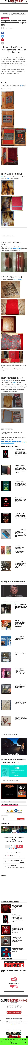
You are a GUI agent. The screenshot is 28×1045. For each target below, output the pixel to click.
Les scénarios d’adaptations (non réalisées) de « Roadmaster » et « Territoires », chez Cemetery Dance (19, 549)
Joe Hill (14, 382)
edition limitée (8, 429)
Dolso (21, 85)
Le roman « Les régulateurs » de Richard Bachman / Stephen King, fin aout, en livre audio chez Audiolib (17, 929)
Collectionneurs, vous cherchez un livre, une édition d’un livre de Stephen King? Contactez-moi (20, 623)
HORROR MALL (18, 279)
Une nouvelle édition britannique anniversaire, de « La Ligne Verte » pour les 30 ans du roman (20, 483)
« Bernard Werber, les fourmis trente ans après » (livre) (20, 638)
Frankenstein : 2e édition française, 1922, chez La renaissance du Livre (21, 702)
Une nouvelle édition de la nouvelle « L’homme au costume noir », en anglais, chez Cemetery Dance (20, 564)
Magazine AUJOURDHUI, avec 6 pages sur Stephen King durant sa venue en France (21, 607)
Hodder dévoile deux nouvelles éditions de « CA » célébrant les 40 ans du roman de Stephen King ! (21, 452)
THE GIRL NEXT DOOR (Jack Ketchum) (11, 243)
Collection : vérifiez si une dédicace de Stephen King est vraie (21, 718)
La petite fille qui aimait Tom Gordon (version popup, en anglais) (20, 686)
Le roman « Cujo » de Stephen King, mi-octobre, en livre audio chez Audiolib (17, 939)
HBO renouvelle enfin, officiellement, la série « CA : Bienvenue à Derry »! (17, 907)
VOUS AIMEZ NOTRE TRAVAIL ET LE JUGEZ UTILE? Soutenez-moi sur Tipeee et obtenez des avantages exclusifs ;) (14, 1041)
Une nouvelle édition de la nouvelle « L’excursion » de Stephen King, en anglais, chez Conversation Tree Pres (21, 533)
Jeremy (6, 28)
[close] (27, 1037)
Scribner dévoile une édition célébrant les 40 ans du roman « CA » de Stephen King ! (20, 499)
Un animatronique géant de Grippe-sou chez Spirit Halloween (18, 950)
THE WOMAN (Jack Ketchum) (11, 277)
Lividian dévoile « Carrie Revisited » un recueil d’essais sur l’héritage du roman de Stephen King (20, 515)
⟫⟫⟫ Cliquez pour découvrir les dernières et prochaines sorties (13, 970)
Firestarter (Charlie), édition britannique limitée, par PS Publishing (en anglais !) (20, 671)
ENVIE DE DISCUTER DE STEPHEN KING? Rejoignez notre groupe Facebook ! (14, 442)
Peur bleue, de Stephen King (20, 653)
